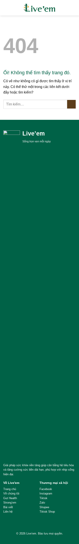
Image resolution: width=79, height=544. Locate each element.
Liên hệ (8, 511)
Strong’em (9, 502)
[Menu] (6, 7)
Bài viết (8, 507)
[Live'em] (39, 8)
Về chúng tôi (11, 493)
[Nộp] (71, 104)
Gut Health (10, 498)
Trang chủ (9, 489)
